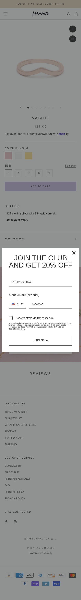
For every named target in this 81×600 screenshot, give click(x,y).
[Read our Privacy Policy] (70, 324)
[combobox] (17, 304)
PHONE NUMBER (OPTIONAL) (24, 295)
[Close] (74, 253)
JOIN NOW (41, 340)
